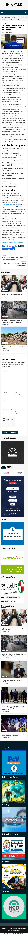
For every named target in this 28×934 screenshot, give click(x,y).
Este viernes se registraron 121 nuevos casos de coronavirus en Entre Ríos (12, 257)
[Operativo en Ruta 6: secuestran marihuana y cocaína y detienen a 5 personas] (14, 723)
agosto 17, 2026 (6, 350)
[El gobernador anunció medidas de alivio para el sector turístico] (14, 283)
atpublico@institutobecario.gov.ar (12, 242)
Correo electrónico (18, 393)
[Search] (25, 12)
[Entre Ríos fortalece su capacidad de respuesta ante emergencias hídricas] (14, 309)
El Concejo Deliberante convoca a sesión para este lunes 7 (15, 263)
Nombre (5, 392)
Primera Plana (5, 676)
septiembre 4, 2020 (8, 32)
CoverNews (10, 930)
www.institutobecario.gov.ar (11, 204)
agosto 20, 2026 (6, 711)
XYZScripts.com (21, 933)
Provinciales (5, 23)
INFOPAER (14, 4)
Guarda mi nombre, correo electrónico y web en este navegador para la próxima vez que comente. (14, 411)
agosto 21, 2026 (6, 298)
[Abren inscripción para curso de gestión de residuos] (14, 336)
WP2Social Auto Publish (8, 933)
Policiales (4, 702)
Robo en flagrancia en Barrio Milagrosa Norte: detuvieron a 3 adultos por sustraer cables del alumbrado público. (13, 708)
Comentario (6, 371)
